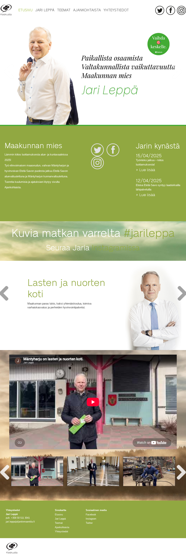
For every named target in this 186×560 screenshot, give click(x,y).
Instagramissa (116, 247)
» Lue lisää (145, 169)
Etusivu (25, 10)
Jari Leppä (44, 10)
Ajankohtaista (87, 10)
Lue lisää (37, 317)
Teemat (63, 10)
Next (176, 71)
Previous (9, 71)
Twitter (159, 10)
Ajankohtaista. (13, 187)
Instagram (181, 10)
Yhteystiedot (116, 10)
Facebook (170, 10)
